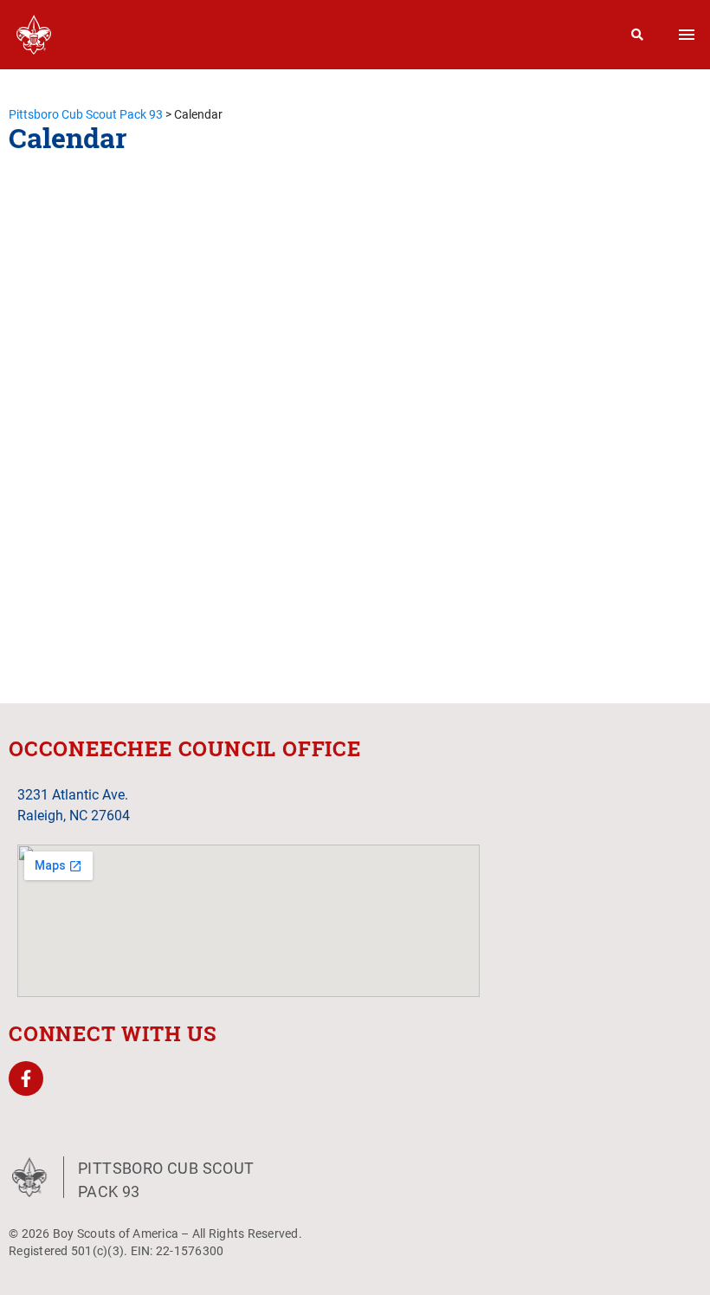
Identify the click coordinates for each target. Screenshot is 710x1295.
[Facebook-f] (26, 1078)
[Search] (637, 34)
